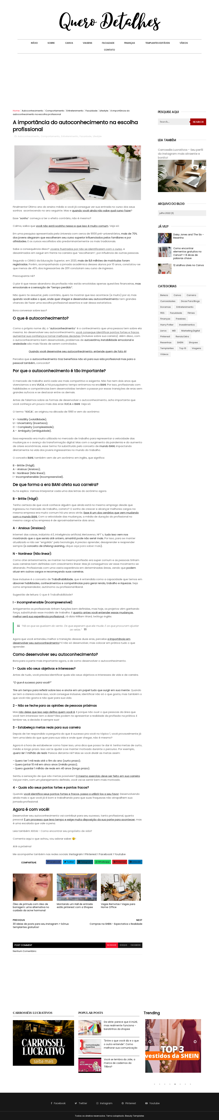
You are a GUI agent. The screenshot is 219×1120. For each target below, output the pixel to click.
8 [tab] (190, 1084)
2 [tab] (159, 1084)
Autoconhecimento (32, 110)
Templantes (167, 348)
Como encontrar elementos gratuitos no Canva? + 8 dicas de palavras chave (187, 253)
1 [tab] (154, 1084)
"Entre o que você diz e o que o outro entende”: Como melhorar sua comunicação (121, 1044)
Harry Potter (166, 324)
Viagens (87, 43)
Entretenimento (74, 110)
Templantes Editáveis (157, 43)
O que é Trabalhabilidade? (56, 594)
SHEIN (180, 342)
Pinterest (91, 854)
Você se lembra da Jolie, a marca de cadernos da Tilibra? (119, 1063)
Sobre (51, 43)
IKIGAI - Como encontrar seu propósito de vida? (61, 831)
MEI (174, 330)
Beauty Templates (134, 1115)
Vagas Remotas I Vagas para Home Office (118, 905)
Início (34, 43)
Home (16, 110)
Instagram (76, 854)
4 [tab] (170, 1084)
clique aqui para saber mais (83, 546)
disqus (123, 945)
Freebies (181, 318)
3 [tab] (164, 1084)
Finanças (129, 43)
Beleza (164, 295)
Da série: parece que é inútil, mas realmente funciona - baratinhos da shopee (121, 1025)
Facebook (105, 854)
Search (198, 121)
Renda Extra (182, 336)
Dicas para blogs (190, 301)
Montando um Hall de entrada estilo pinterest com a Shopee (75, 905)
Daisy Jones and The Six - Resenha (188, 236)
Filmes (191, 313)
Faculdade (108, 43)
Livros (163, 330)
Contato (109, 49)
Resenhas (165, 342)
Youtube (120, 854)
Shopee (193, 342)
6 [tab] (180, 1084)
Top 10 (182, 348)
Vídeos (184, 43)
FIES (162, 313)
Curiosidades (167, 301)
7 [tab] (185, 1084)
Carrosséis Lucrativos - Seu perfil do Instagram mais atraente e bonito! (180, 154)
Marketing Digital (190, 330)
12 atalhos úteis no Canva (188, 265)
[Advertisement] (110, 79)
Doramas (165, 307)
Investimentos (187, 324)
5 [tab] (175, 1084)
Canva (69, 43)
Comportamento (54, 110)
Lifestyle (104, 110)
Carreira (191, 295)
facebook (136, 945)
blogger (111, 945)
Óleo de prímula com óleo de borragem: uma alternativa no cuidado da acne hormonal (31, 907)
